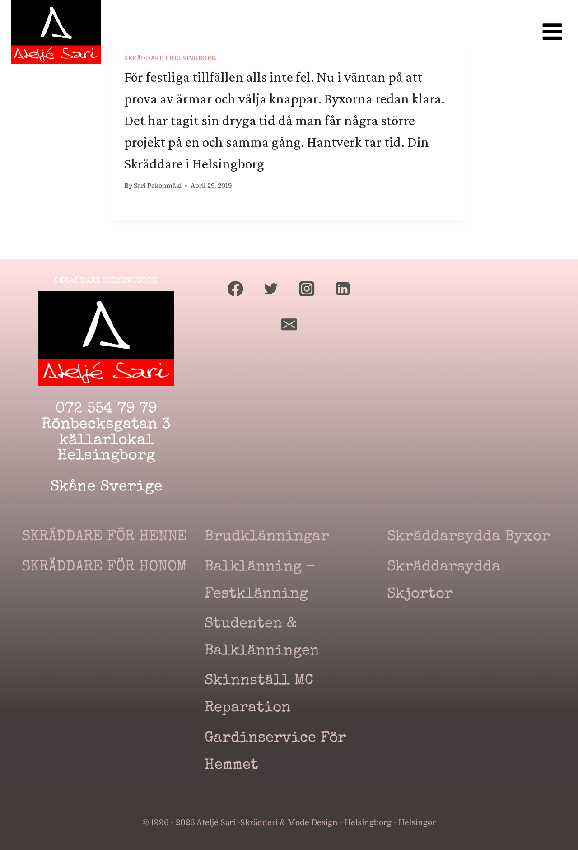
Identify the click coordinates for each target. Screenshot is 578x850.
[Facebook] (235, 288)
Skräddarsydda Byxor (468, 537)
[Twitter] (271, 288)
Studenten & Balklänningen (262, 638)
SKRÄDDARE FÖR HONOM (104, 567)
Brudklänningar (267, 537)
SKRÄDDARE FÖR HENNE (104, 537)
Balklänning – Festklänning (260, 581)
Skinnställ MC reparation (259, 695)
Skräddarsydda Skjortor (443, 581)
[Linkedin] (342, 288)
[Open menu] (552, 32)
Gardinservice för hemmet (275, 752)
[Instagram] (306, 288)
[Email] (289, 324)
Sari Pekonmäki (158, 185)
